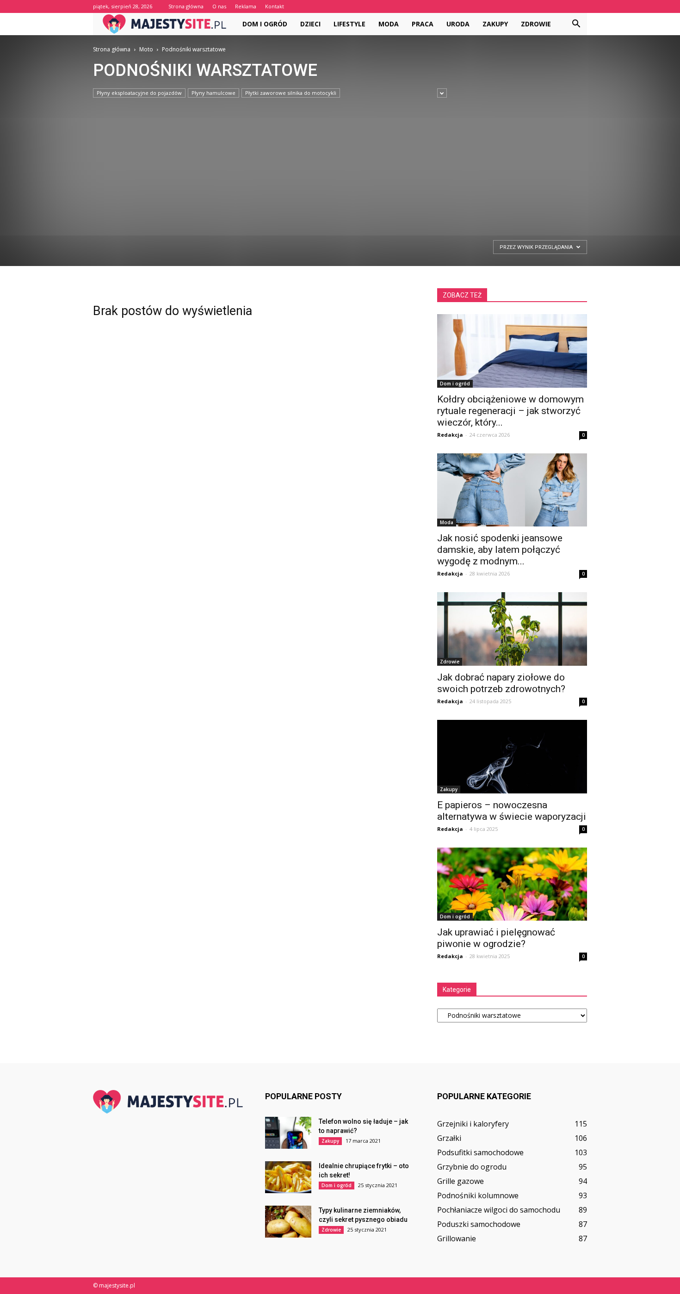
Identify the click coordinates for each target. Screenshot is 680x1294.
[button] (576, 24)
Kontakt (274, 6)
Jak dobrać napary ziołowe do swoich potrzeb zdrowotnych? (501, 683)
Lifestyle (349, 23)
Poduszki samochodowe (478, 1224)
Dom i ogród (264, 23)
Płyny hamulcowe (213, 92)
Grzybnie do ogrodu (472, 1167)
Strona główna (186, 6)
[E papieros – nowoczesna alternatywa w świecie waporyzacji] (512, 756)
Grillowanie (456, 1238)
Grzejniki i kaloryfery (473, 1124)
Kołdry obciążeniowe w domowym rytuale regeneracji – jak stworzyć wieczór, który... (510, 411)
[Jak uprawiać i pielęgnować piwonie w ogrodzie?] (512, 884)
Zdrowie (536, 23)
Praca (422, 23)
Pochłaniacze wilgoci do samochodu (498, 1210)
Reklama (245, 6)
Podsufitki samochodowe (480, 1152)
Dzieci (310, 23)
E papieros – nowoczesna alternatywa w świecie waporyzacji (511, 810)
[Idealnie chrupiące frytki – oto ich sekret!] (288, 1177)
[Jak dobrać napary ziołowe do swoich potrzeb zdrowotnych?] (512, 629)
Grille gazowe (460, 1181)
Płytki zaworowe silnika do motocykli (290, 92)
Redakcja (450, 434)
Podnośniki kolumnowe (478, 1195)
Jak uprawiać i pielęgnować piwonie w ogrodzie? (496, 938)
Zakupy (495, 23)
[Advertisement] (328, 167)
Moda (388, 23)
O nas (219, 6)
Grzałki (449, 1138)
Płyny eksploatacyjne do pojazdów (139, 92)
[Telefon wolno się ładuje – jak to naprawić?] (288, 1133)
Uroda (458, 23)
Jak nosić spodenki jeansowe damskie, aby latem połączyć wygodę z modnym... (500, 549)
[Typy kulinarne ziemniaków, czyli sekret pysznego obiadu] (288, 1222)
